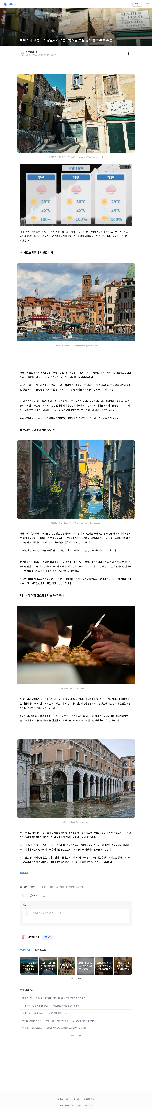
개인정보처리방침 (88, 1099)
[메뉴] (128, 53)
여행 (25, 887)
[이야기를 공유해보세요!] (43, 895)
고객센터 (60, 1099)
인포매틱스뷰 (34, 887)
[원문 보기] (24, 872)
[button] (43, 913)
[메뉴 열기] (147, 4)
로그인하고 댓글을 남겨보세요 (44, 913)
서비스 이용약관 (72, 1099)
